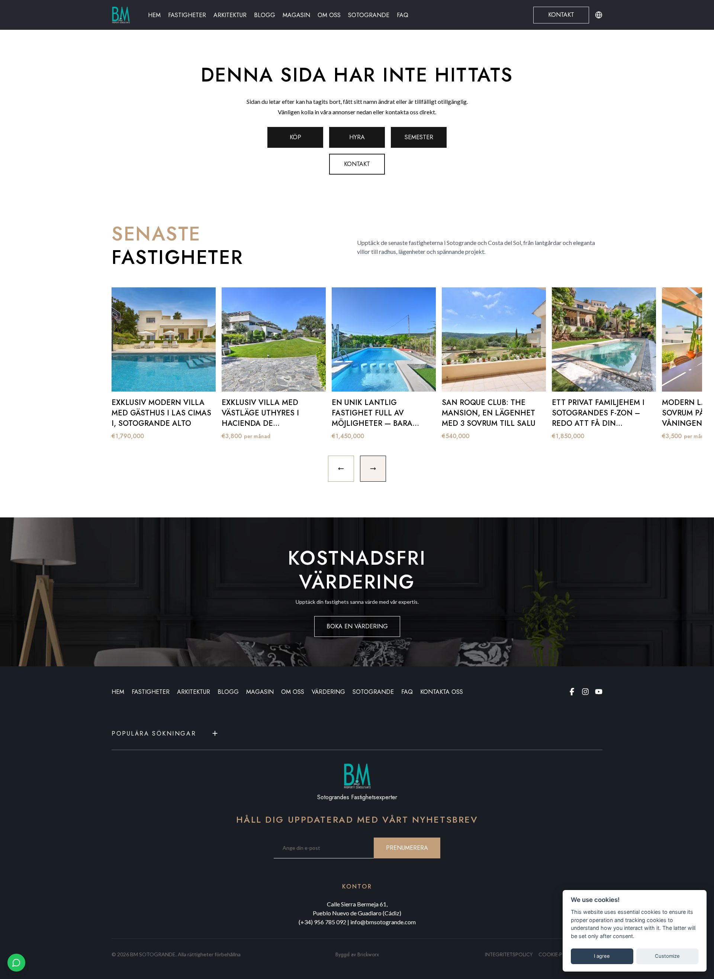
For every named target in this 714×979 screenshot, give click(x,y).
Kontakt (561, 14)
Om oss (329, 15)
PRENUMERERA (407, 848)
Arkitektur (230, 15)
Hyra (357, 137)
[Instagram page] (585, 691)
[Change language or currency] (598, 15)
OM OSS (292, 692)
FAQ (402, 15)
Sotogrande (368, 15)
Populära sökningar (154, 733)
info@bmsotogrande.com (383, 921)
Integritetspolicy (509, 954)
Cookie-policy (557, 954)
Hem (154, 15)
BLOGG (228, 692)
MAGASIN (260, 692)
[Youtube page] (598, 691)
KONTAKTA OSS (441, 692)
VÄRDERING (328, 692)
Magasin (296, 15)
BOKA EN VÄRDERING (357, 626)
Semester (419, 137)
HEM (118, 692)
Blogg (264, 15)
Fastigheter (187, 15)
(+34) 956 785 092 (322, 921)
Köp (295, 137)
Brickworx (368, 954)
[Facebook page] (572, 691)
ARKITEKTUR (193, 692)
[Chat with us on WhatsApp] (16, 963)
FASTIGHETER (151, 692)
